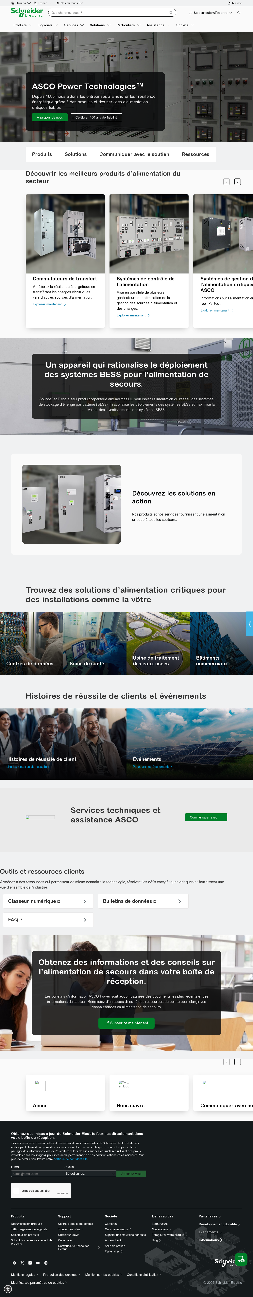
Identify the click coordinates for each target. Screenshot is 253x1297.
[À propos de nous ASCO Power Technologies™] (50, 117)
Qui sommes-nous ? (118, 1229)
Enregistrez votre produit (168, 1234)
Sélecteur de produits (25, 1234)
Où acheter (65, 1240)
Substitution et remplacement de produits (31, 1242)
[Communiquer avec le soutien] (206, 817)
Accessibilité (113, 1240)
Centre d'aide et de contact (75, 1223)
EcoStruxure (160, 1223)
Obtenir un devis (68, 1234)
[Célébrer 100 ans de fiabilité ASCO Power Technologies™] (96, 117)
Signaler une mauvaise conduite (125, 1234)
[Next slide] (237, 182)
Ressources (195, 154)
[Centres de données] (31, 643)
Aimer (40, 1105)
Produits (42, 154)
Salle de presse (115, 1246)
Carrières (111, 1223)
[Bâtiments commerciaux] (221, 643)
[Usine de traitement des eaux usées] (158, 643)
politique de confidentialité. (71, 1159)
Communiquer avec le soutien (134, 154)
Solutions (76, 154)
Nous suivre (130, 1105)
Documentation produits (26, 1223)
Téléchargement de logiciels (29, 1229)
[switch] (8, 1289)
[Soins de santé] (94, 643)
